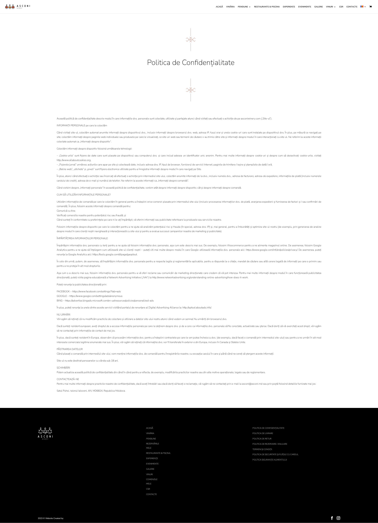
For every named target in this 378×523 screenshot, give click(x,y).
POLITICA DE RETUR (261, 438)
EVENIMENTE (304, 7)
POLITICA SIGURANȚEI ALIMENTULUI (269, 459)
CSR (341, 7)
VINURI (329, 7)
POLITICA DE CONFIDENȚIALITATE (268, 428)
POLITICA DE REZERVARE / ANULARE (269, 444)
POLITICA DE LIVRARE (262, 433)
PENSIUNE (243, 7)
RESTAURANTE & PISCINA (267, 7)
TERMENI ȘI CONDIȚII (262, 449)
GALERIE (318, 7)
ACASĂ (219, 7)
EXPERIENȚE (289, 7)
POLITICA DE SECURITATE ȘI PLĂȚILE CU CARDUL (275, 454)
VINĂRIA (230, 7)
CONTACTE (351, 7)
